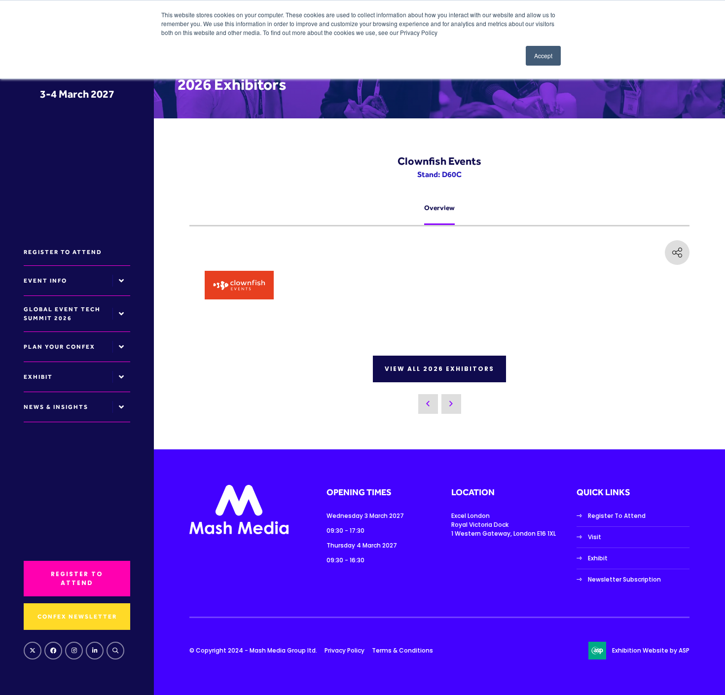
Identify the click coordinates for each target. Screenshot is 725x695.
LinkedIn (95, 650)
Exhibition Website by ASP (650, 650)
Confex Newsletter (77, 616)
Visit (594, 537)
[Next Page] (451, 404)
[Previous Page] (428, 404)
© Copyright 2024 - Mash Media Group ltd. (253, 650)
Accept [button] (543, 55)
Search (115, 650)
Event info (45, 280)
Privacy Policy (344, 650)
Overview (439, 208)
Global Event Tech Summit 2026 (62, 314)
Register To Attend (617, 516)
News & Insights (56, 406)
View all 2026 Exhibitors (439, 369)
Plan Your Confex (59, 346)
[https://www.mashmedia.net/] (239, 532)
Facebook (53, 650)
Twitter (32, 650)
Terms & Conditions (402, 650)
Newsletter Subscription (624, 579)
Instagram (74, 650)
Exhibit (38, 376)
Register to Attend (63, 252)
